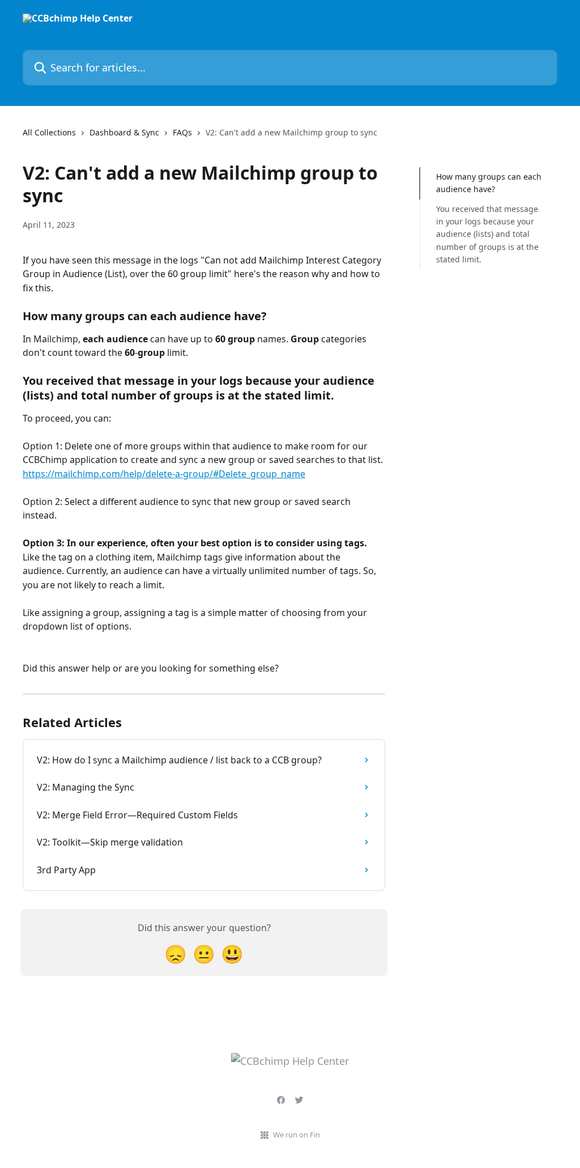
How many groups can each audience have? (488, 182)
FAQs (182, 132)
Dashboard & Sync (124, 132)
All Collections (49, 132)
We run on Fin (296, 1134)
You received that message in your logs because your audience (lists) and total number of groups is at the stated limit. (487, 234)
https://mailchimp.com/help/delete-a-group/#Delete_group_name (164, 474)
